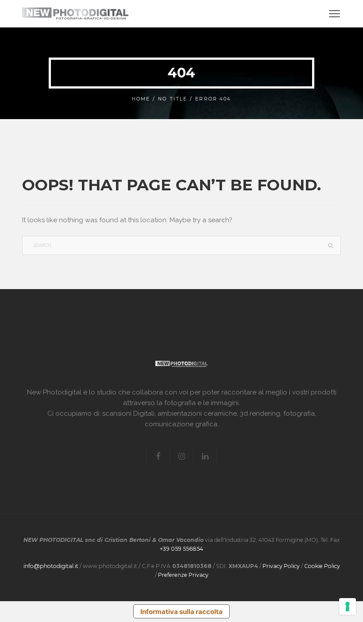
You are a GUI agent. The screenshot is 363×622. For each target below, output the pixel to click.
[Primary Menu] (334, 13)
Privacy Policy (281, 566)
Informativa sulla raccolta (181, 611)
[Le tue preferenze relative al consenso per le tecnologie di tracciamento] (347, 606)
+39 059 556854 (181, 548)
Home (141, 99)
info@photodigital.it (50, 566)
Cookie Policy (322, 566)
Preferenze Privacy (183, 575)
